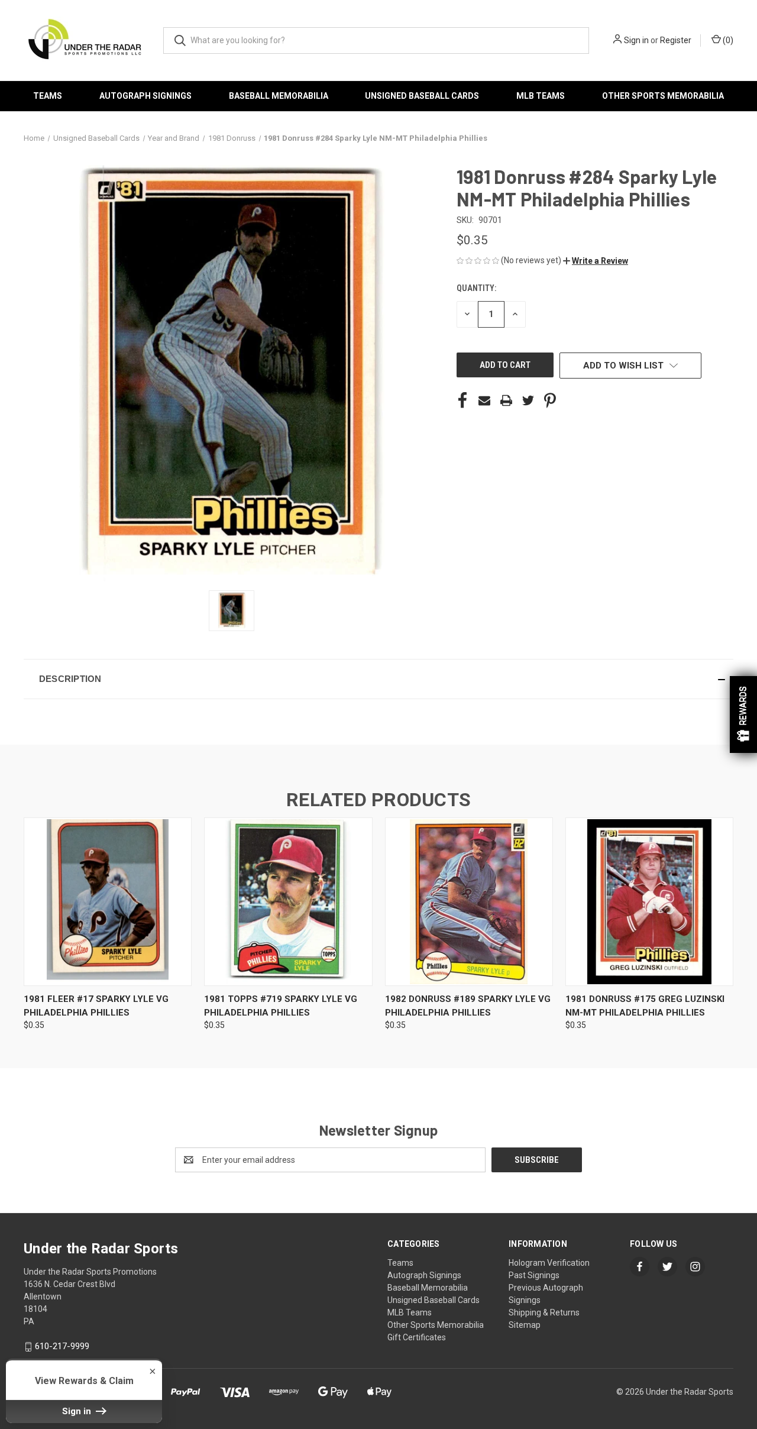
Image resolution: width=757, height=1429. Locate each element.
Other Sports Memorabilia (663, 96)
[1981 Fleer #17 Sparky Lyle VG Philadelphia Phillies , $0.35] (107, 902)
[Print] (506, 400)
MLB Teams (540, 96)
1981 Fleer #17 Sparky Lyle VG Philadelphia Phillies (96, 1006)
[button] (595, 261)
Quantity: (476, 288)
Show (743, 714)
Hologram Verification (549, 1263)
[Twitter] (528, 400)
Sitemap (525, 1325)
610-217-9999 (62, 1346)
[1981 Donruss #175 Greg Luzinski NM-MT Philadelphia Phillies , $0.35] (649, 902)
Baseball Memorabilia (278, 96)
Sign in (636, 40)
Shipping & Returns (544, 1312)
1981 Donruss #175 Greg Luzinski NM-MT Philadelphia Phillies (644, 1006)
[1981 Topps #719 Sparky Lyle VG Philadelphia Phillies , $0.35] (288, 902)
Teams (47, 96)
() (727, 40)
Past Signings (534, 1275)
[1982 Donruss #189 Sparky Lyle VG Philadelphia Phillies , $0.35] (469, 902)
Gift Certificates (416, 1337)
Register (675, 40)
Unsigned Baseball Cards (422, 96)
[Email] (484, 400)
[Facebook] (462, 400)
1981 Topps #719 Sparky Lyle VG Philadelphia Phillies (280, 1006)
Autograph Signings (145, 96)
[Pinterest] (550, 400)
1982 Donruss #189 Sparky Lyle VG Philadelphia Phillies (468, 1006)
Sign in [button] (77, 1411)
